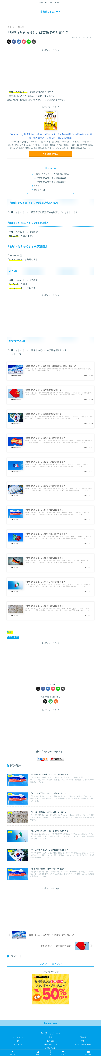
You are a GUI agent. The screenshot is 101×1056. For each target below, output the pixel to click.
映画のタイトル (50, 1044)
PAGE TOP (51, 1023)
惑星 (17, 637)
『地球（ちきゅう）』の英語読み (51, 182)
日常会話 (82, 1037)
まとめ (37, 186)
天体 (10, 632)
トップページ (18, 1037)
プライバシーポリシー (83, 1044)
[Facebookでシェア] (14, 41)
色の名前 (50, 1041)
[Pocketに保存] (24, 41)
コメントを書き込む (50, 963)
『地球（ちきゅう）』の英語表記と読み (51, 174)
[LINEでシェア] (28, 41)
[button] (34, 41)
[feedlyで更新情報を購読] (50, 701)
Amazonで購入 (50, 154)
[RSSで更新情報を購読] (56, 701)
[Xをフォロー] (45, 701)
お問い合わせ (50, 1048)
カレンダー (18, 1044)
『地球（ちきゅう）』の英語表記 (51, 178)
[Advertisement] (50, 69)
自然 (50, 1037)
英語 (10, 637)
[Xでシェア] (9, 41)
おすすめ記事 (40, 190)
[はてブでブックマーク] (19, 41)
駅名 (83, 1041)
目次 (47, 168)
